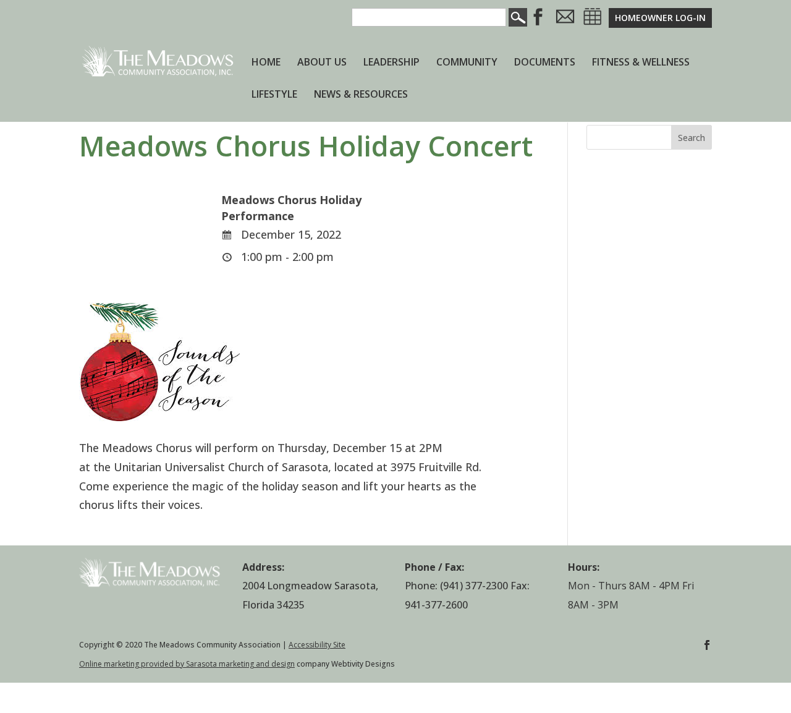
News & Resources (361, 95)
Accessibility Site (317, 644)
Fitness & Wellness (641, 63)
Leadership (391, 63)
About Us (322, 63)
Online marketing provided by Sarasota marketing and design (187, 664)
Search (691, 137)
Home (266, 63)
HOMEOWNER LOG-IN (660, 17)
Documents (544, 63)
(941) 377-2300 (474, 585)
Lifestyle (274, 95)
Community (466, 63)
